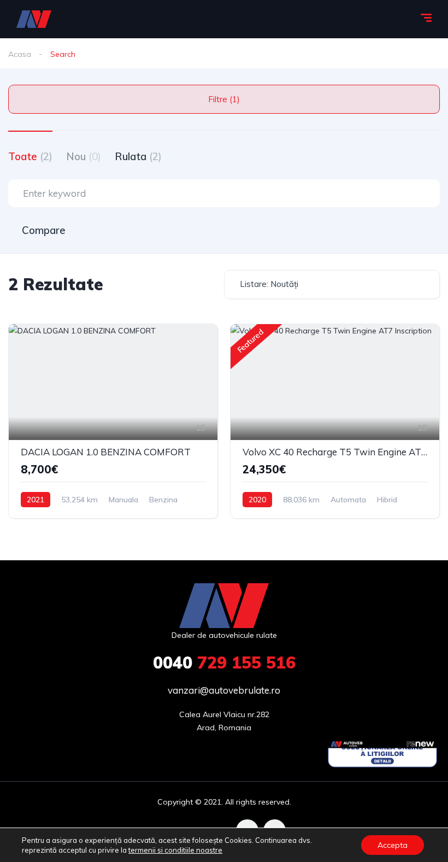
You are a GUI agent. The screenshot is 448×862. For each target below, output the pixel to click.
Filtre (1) (224, 99)
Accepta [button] (393, 845)
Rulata (138, 156)
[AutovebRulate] (33, 19)
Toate (30, 156)
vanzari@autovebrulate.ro (224, 690)
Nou (83, 156)
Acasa (19, 54)
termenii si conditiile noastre (175, 850)
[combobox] (332, 284)
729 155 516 (224, 662)
